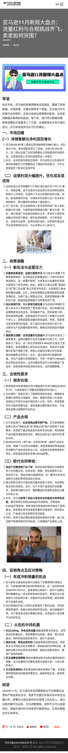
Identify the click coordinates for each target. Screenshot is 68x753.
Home (6, 45)
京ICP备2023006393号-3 (20, 742)
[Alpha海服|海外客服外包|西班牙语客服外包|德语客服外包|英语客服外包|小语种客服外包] (34, 3)
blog (16, 45)
